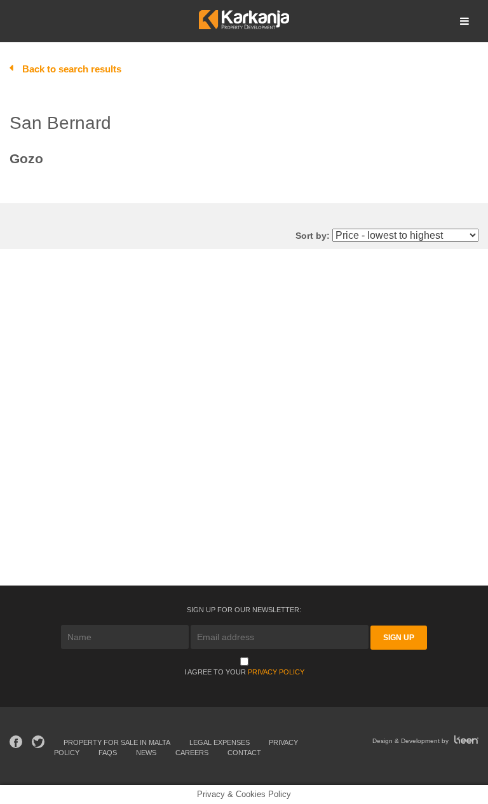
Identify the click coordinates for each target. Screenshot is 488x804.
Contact (244, 752)
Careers (191, 752)
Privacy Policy (276, 672)
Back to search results (71, 69)
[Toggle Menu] (464, 21)
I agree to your (244, 672)
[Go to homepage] (243, 25)
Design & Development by (411, 740)
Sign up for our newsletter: (244, 609)
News (146, 752)
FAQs (107, 752)
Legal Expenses (219, 742)
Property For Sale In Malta (117, 742)
